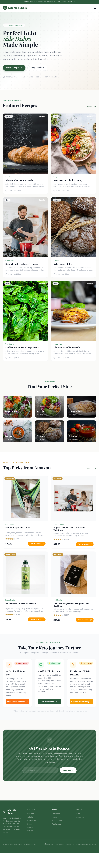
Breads (30, 827)
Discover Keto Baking (80, 701)
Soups (29, 824)
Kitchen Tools (57, 820)
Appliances (56, 824)
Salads (30, 817)
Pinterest (50, 844)
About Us (80, 817)
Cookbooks (56, 814)
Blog (78, 814)
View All (90, 106)
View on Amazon (35, 544)
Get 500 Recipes (48, 701)
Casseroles (31, 820)
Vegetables (31, 814)
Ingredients (56, 817)
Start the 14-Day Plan (16, 701)
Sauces (30, 831)
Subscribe (67, 770)
